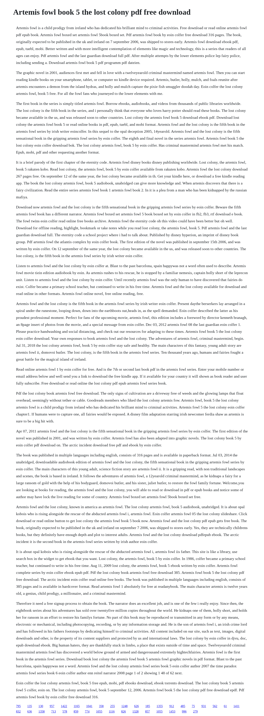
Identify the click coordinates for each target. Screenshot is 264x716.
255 (112, 706)
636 (29, 711)
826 (123, 711)
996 (184, 711)
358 (101, 706)
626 (136, 706)
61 (225, 706)
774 (87, 711)
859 (76, 711)
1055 (99, 711)
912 (171, 706)
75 (193, 706)
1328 (135, 711)
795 (18, 706)
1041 (89, 706)
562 (215, 706)
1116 (112, 711)
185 (147, 706)
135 (29, 706)
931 (203, 706)
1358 (41, 711)
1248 (124, 706)
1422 (64, 706)
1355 (160, 706)
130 (40, 706)
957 (52, 706)
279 (195, 711)
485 (183, 706)
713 (53, 711)
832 (18, 711)
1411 (236, 706)
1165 (77, 706)
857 (147, 711)
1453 (172, 711)
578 (64, 711)
